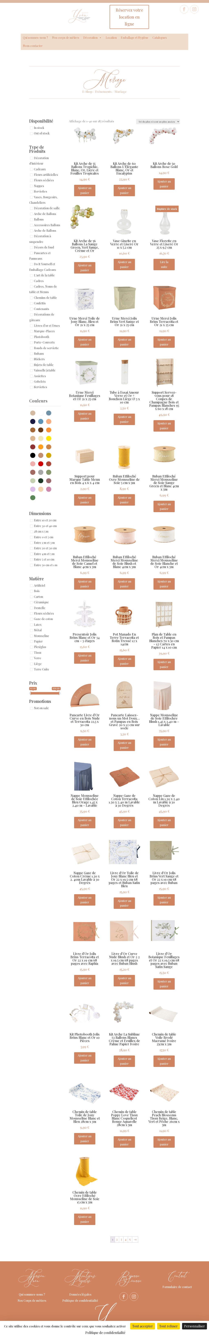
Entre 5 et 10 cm (44, 560)
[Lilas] (33, 489)
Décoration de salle (47, 208)
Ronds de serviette (46, 348)
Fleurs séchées (44, 180)
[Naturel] (49, 446)
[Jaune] (49, 438)
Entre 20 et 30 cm (45, 548)
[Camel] (33, 429)
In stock (39, 128)
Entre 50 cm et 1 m (45, 565)
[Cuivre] (49, 429)
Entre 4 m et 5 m (44, 554)
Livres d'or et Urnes (47, 326)
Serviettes (40, 192)
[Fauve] (33, 438)
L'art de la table (44, 275)
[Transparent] (41, 472)
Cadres (39, 281)
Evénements (103, 92)
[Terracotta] (49, 463)
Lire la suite (164, 264)
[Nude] (41, 489)
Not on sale (41, 708)
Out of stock (42, 133)
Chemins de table (45, 298)
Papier (38, 641)
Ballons (39, 220)
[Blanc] (41, 412)
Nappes (39, 186)
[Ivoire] (41, 438)
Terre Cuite (41, 669)
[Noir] (33, 455)
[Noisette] (41, 455)
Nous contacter (33, 46)
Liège (38, 664)
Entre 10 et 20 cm (45, 520)
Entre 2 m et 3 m (44, 543)
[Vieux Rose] (49, 480)
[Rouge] (41, 463)
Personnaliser (194, 1326)
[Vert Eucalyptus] (33, 480)
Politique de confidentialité (80, 1301)
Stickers (39, 359)
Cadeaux (40, 169)
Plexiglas (40, 647)
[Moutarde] (41, 446)
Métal (38, 630)
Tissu (37, 653)
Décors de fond (44, 247)
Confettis (40, 303)
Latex (37, 625)
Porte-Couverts (44, 342)
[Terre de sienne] (33, 472)
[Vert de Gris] (49, 472)
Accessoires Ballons (47, 225)
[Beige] (33, 412)
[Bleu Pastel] (41, 421)
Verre (37, 658)
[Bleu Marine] (33, 421)
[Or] (49, 455)
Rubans (39, 354)
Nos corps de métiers (65, 38)
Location (111, 38)
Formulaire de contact (177, 1287)
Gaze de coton (43, 619)
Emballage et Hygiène (134, 38)
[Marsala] (33, 446)
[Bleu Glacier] (49, 412)
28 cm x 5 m (41, 532)
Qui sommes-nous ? (35, 38)
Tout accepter (142, 1326)
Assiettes (40, 376)
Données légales (80, 1294)
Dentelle (39, 608)
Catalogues (159, 38)
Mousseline (41, 636)
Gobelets (40, 381)
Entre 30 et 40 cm (45, 526)
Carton (38, 597)
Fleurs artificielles (46, 175)
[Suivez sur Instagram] (194, 9)
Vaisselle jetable (45, 370)
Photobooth (41, 337)
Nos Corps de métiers (32, 1301)
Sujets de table (43, 365)
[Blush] (49, 421)
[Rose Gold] (49, 489)
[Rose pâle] (33, 463)
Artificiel (39, 585)
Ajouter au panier (84, 190)
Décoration (90, 38)
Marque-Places (44, 331)
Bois (37, 591)
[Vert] (33, 497)
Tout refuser (168, 1326)
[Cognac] (41, 429)
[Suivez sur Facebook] (184, 9)
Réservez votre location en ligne (129, 17)
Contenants (41, 309)
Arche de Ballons (45, 214)
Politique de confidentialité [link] (105, 1332)
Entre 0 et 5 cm (43, 537)
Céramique (41, 602)
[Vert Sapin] (41, 480)
